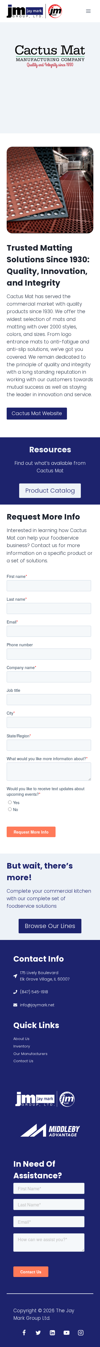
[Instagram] (81, 1333)
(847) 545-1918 (34, 992)
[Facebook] (24, 1333)
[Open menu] (88, 11)
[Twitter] (38, 1333)
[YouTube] (67, 1333)
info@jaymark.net (37, 1005)
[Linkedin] (53, 1333)
